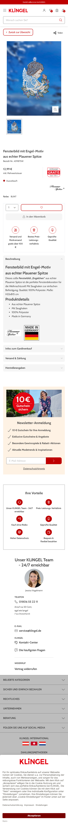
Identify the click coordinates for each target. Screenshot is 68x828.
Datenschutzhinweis (34, 468)
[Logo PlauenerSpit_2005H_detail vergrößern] (13, 333)
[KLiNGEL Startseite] (18, 10)
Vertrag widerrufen (26, 669)
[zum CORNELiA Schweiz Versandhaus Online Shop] (34, 743)
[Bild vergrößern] (55, 109)
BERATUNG (9, 718)
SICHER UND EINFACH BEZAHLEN (22, 689)
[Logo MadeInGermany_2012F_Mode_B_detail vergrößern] (32, 333)
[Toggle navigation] (4, 10)
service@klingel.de (30, 630)
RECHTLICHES (11, 698)
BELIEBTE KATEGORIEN (16, 679)
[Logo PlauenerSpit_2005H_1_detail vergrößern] (57, 188)
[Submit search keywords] (61, 20)
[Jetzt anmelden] (54, 460)
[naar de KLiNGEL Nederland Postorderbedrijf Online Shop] (42, 743)
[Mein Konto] (44, 10)
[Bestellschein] (57, 10)
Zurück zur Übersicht (19, 32)
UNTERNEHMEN (12, 708)
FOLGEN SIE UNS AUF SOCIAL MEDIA (24, 727)
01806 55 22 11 (28, 601)
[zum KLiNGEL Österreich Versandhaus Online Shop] (25, 743)
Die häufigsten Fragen (32, 650)
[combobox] (34, 20)
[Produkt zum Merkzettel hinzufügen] (41, 207)
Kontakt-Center (28, 642)
